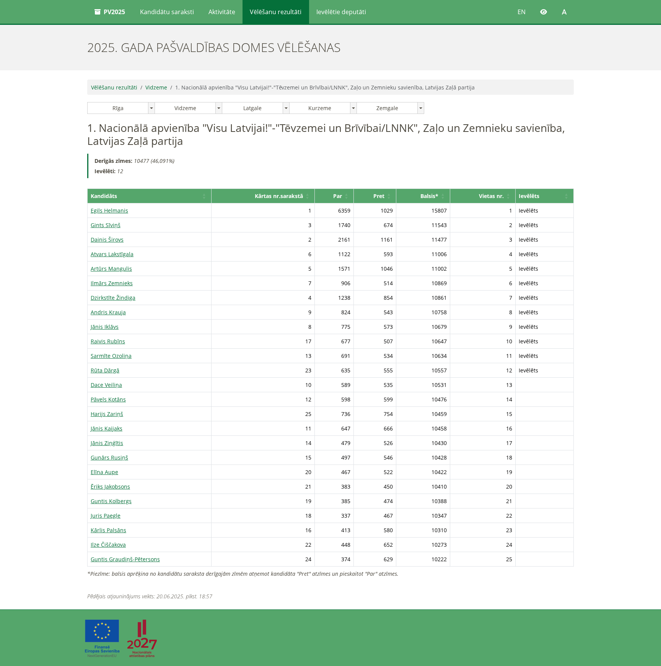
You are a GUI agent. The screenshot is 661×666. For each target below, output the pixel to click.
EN (522, 12)
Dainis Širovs (107, 239)
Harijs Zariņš (107, 413)
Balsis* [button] (429, 196)
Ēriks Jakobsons (110, 486)
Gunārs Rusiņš (109, 457)
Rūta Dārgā (105, 370)
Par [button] (337, 196)
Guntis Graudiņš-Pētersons (125, 559)
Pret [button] (378, 196)
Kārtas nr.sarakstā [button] (279, 196)
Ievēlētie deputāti (341, 12)
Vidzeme (156, 87)
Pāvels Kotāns (108, 399)
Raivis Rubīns (108, 341)
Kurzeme (319, 108)
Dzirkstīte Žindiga (113, 297)
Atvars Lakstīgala (112, 254)
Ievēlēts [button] (529, 196)
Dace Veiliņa (106, 384)
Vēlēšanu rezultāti (275, 12)
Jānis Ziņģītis (107, 443)
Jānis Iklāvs (105, 326)
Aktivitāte (221, 12)
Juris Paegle (105, 515)
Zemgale (387, 108)
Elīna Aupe (104, 472)
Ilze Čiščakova (108, 544)
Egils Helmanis (109, 210)
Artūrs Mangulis (111, 268)
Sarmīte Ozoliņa (111, 355)
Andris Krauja (108, 312)
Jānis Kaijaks (106, 428)
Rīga (118, 108)
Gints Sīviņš (105, 225)
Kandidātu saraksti (167, 12)
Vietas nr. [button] (491, 196)
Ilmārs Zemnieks (112, 283)
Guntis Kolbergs (111, 501)
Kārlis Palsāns (108, 530)
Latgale (252, 108)
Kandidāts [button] (104, 196)
